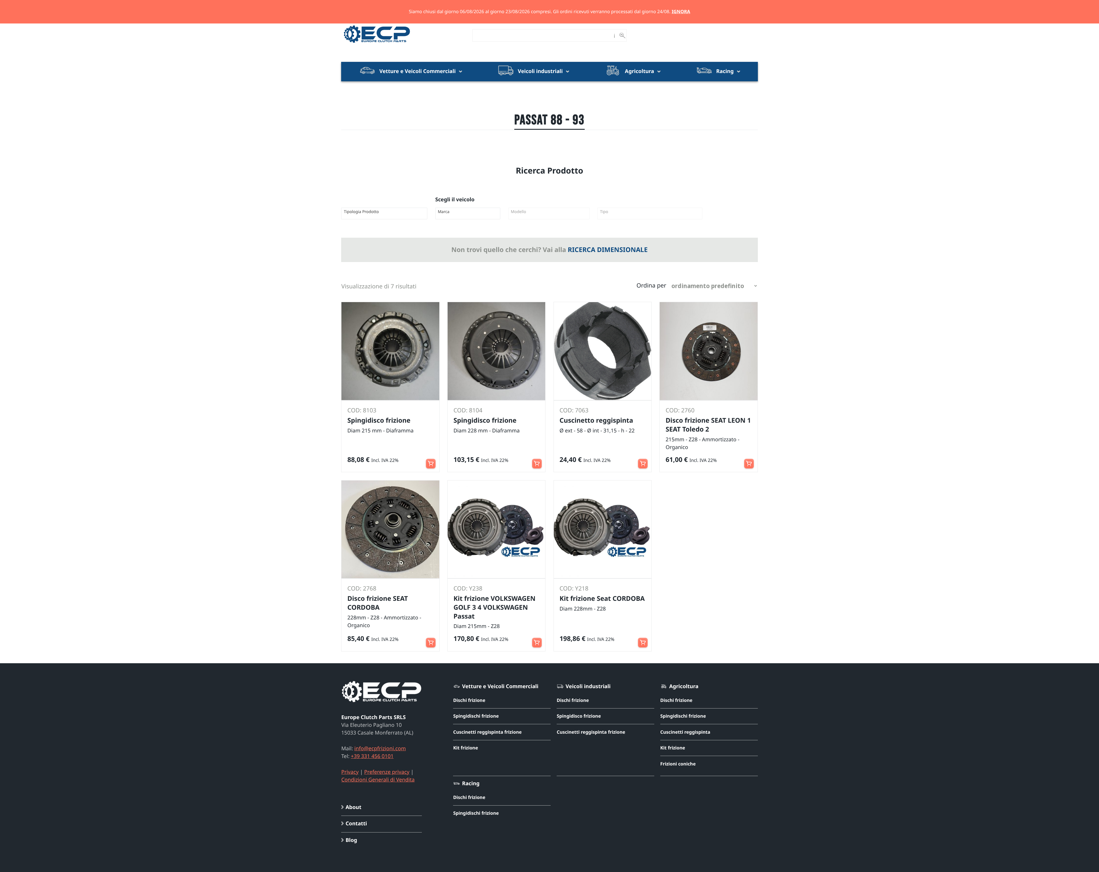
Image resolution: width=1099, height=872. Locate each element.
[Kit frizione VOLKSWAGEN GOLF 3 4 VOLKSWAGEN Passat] (496, 529)
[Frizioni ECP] (377, 43)
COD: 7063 (574, 410)
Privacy (350, 772)
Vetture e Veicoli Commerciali (417, 71)
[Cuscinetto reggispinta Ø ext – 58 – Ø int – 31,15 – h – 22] (602, 351)
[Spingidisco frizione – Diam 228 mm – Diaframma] (496, 351)
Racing (725, 71)
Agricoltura (640, 71)
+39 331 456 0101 (372, 756)
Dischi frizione (469, 700)
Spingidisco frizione (579, 716)
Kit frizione (465, 748)
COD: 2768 (361, 588)
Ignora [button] (681, 11)
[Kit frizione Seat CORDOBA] (602, 529)
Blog (351, 840)
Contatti (356, 823)
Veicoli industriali (540, 71)
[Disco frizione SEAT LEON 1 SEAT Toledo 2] (708, 351)
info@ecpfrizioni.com (380, 748)
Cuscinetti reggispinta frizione (487, 732)
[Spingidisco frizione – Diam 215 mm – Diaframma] (390, 351)
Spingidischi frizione (476, 716)
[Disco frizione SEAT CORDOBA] (390, 529)
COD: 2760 (680, 410)
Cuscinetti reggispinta (685, 732)
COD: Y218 (574, 588)
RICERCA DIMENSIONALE (608, 249)
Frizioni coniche (678, 764)
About (353, 807)
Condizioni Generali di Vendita (377, 779)
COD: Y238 (467, 588)
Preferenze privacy (387, 772)
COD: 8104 (467, 410)
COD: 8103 (361, 410)
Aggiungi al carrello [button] (431, 460)
